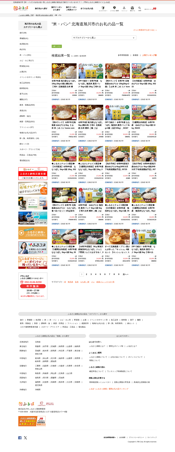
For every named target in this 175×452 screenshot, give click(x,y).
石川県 (53, 358)
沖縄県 (37, 390)
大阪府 (61, 366)
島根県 (45, 373)
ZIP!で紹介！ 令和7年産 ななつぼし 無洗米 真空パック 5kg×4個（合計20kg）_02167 (117, 125)
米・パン (53, 320)
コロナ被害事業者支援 (29, 327)
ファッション (72, 323)
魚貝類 (38, 320)
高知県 (61, 378)
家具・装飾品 (25, 323)
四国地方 (23, 378)
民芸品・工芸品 (69, 327)
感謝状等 (85, 323)
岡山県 (53, 373)
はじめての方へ (102, 8)
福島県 (77, 346)
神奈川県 (38, 354)
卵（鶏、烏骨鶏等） (116, 323)
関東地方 (23, 351)
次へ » (125, 274)
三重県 (37, 366)
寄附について (94, 360)
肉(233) (23, 49)
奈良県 (77, 366)
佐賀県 (45, 382)
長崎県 (53, 382)
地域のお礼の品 (98, 323)
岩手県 (45, 346)
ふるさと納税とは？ (97, 346)
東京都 (77, 351)
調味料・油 (45, 323)
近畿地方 (23, 366)
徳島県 (37, 378)
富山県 (45, 358)
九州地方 (23, 382)
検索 (139, 8)
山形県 (69, 346)
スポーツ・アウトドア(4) (30, 149)
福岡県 (37, 382)
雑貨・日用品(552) (27, 122)
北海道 (63, 99)
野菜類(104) (24, 66)
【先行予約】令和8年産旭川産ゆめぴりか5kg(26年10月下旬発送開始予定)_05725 (117, 166)
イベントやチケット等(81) (30, 77)
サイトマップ (152, 437)
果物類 (29, 320)
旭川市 (89, 24)
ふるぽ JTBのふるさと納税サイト (21, 8)
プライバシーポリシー (136, 437)
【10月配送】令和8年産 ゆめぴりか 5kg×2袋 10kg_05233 (144, 84)
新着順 (135, 55)
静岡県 (45, 361)
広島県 (61, 373)
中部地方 (23, 358)
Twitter (25, 437)
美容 (36, 323)
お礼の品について (118, 357)
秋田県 (61, 346)
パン (93, 282)
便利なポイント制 (116, 346)
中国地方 (23, 373)
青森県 (37, 346)
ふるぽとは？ (131, 346)
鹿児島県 (38, 385)
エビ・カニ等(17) (27, 60)
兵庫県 (69, 366)
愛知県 (53, 361)
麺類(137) (24, 99)
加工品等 (114, 320)
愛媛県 (53, 378)
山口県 (69, 373)
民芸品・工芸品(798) (28, 155)
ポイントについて (135, 357)
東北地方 (23, 346)
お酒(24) (23, 72)
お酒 (84, 320)
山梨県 (69, 358)
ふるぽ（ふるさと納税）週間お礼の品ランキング (108, 389)
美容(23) (23, 111)
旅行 (22, 320)
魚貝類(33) (24, 44)
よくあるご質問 (114, 8)
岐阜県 (37, 361)
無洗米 (70, 282)
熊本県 (61, 382)
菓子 (132, 320)
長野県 (77, 358)
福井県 (61, 358)
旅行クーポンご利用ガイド (71, 8)
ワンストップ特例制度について (119, 371)
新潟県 (37, 358)
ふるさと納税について (98, 357)
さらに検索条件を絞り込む (144, 30)
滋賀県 (45, 366)
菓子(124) (24, 94)
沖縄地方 (23, 390)
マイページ (124, 8)
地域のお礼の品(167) (28, 133)
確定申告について (96, 371)
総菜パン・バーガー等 (105, 282)
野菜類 (76, 320)
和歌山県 (38, 369)
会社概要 (122, 437)
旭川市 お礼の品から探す (44, 15)
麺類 (139, 320)
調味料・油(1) (25, 116)
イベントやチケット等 (99, 320)
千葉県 (69, 351)
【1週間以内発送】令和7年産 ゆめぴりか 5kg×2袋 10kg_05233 (143, 125)
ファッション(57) (27, 127)
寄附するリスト (132, 8)
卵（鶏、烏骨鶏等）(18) (29, 138)
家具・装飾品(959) (27, 105)
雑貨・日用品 (58, 323)
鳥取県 (37, 373)
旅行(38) (23, 33)
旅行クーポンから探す (56, 8)
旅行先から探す (41, 8)
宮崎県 (77, 382)
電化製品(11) (25, 160)
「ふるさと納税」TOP (26, 15)
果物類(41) (24, 38)
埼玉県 (61, 351)
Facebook (19, 437)
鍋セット (131, 323)
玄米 (77, 282)
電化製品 (82, 327)
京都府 (53, 366)
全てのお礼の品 (87, 8)
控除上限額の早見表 (122, 382)
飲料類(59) (24, 88)
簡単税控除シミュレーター (100, 382)
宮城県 (53, 346)
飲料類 (124, 320)
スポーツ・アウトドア (50, 327)
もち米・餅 (84, 282)
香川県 (45, 378)
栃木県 (45, 351)
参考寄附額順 (123, 55)
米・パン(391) (25, 55)
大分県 (69, 382)
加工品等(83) (25, 83)
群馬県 (53, 351)
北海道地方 (55, 99)
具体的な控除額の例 (142, 382)
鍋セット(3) (24, 144)
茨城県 (37, 351)
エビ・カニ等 (65, 320)
